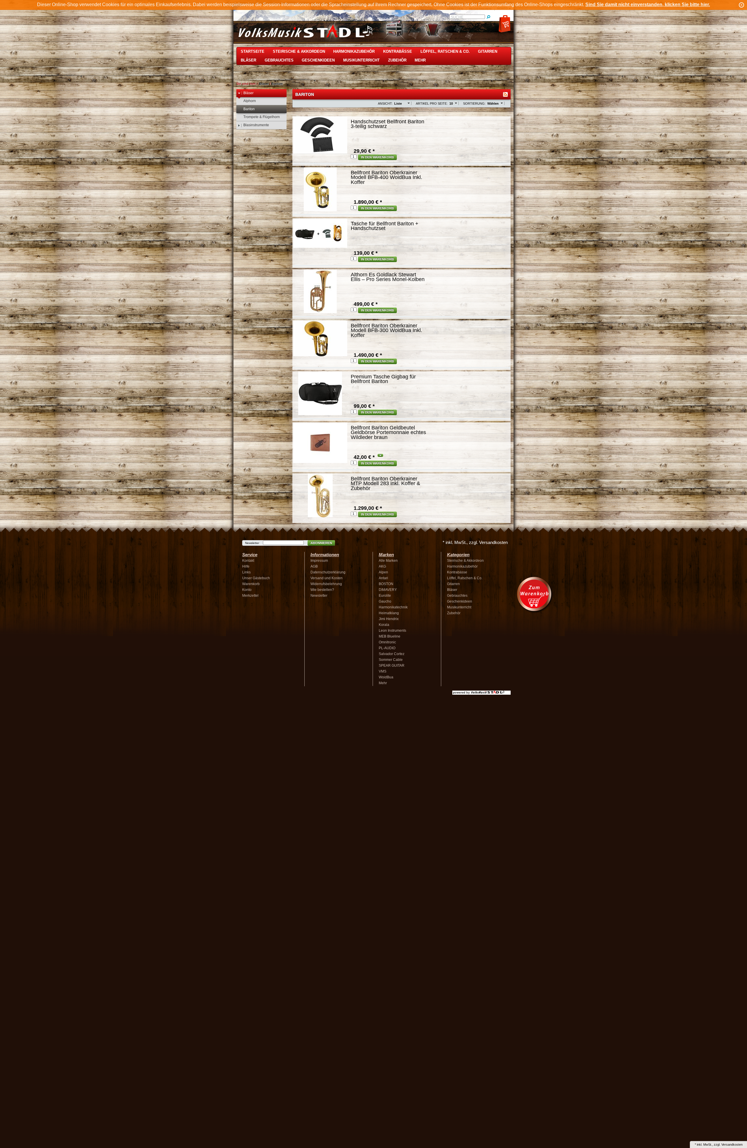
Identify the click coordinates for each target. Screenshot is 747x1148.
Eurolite (385, 596)
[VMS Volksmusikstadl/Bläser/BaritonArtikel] (505, 94)
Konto (247, 590)
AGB (314, 566)
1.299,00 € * (368, 508)
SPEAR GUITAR (391, 665)
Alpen (383, 572)
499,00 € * (366, 304)
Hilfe (245, 566)
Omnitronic (387, 642)
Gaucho (385, 601)
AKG (382, 566)
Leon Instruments (392, 631)
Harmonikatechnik (393, 607)
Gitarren (487, 51)
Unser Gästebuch (256, 578)
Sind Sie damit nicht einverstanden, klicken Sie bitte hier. (647, 4)
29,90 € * (364, 151)
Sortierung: (474, 103)
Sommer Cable (391, 660)
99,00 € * (364, 406)
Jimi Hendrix (389, 619)
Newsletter (252, 543)
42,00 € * (364, 457)
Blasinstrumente (256, 125)
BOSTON (386, 584)
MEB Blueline (389, 636)
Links (246, 572)
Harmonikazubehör (354, 51)
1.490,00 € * (368, 355)
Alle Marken (388, 561)
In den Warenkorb (377, 157)
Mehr (420, 60)
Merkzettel (250, 596)
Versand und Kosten (326, 578)
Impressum (319, 561)
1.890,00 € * (368, 202)
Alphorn (249, 101)
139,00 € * (366, 253)
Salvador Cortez (391, 654)
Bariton (277, 83)
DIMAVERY (388, 590)
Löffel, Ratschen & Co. (445, 51)
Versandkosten (732, 1144)
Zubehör (397, 60)
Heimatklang (389, 613)
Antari (383, 578)
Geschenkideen (318, 60)
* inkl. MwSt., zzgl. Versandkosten (475, 542)
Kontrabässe (397, 51)
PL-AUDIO (387, 648)
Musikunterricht (361, 60)
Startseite (252, 51)
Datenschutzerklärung (327, 572)
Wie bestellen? (322, 590)
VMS (382, 671)
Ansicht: (385, 103)
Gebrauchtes (279, 60)
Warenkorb (251, 584)
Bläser (248, 60)
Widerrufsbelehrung (326, 584)
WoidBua (386, 677)
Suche (457, 17)
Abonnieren (321, 543)
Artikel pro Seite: (432, 103)
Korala (384, 625)
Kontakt (248, 561)
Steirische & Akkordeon (299, 51)
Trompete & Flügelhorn (261, 117)
